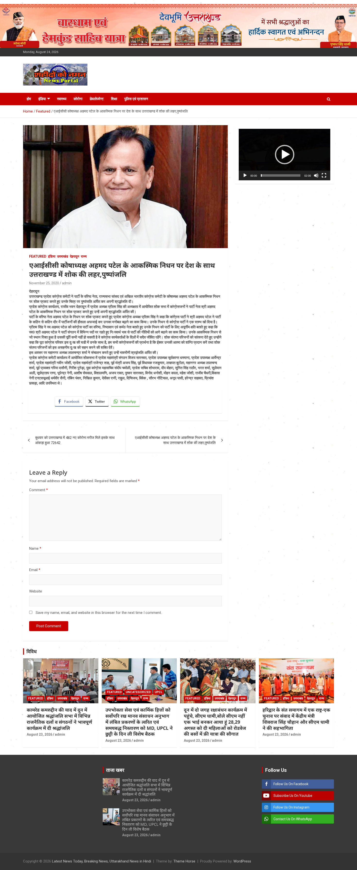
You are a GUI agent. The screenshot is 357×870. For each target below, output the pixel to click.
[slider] (280, 175)
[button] (284, 154)
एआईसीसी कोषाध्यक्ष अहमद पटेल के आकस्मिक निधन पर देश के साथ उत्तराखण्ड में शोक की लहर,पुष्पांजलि (175, 440)
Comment (38, 490)
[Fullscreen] (324, 175)
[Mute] (316, 175)
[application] (284, 154)
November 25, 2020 (44, 283)
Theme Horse (184, 861)
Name (35, 548)
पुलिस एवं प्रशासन (136, 99)
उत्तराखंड (62, 256)
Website (35, 591)
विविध (31, 651)
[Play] (245, 175)
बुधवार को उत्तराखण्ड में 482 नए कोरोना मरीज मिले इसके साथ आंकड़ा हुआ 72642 (75, 440)
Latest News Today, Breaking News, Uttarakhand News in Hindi (101, 861)
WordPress (242, 861)
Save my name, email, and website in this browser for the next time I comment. (99, 612)
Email (34, 570)
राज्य (84, 256)
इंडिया (42, 99)
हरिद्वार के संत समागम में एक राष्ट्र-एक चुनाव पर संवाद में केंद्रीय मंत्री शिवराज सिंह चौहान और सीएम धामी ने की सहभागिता (296, 719)
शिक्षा (114, 99)
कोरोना (78, 99)
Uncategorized (138, 692)
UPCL (158, 692)
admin (67, 283)
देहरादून (74, 256)
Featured (37, 256)
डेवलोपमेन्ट (97, 99)
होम (29, 99)
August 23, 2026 (39, 734)
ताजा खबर (115, 770)
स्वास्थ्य (61, 99)
